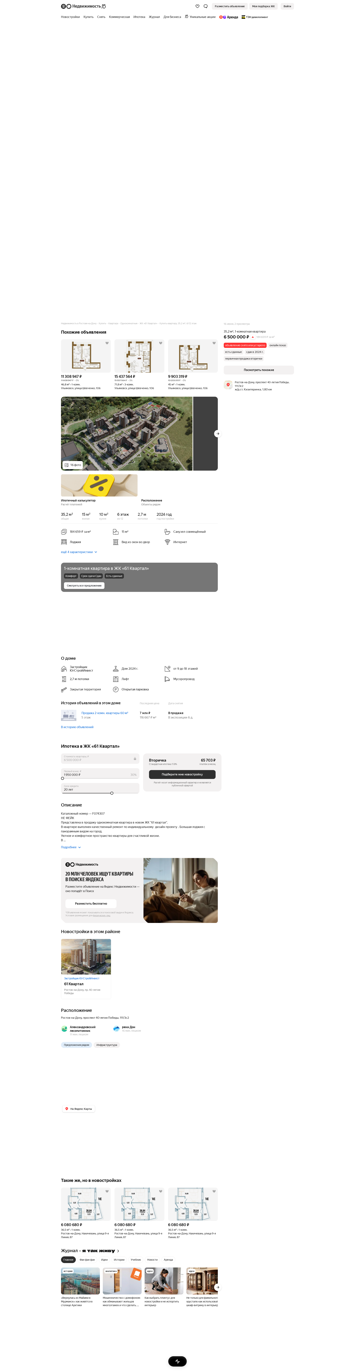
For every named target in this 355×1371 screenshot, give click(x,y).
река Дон (128, 1027)
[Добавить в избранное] (107, 343)
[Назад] (61, 485)
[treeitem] (71, 17)
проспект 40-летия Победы (101, 1017)
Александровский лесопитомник (83, 1029)
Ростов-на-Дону (71, 1017)
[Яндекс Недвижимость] (83, 6)
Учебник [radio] (136, 1259)
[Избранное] (197, 6)
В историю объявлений (77, 727)
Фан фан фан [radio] (87, 1259)
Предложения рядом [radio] (76, 1044)
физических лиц (101, 915)
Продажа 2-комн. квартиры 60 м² (105, 713)
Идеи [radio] (104, 1259)
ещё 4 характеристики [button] (77, 552)
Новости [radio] (152, 1259)
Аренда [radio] (168, 1259)
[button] (205, 6)
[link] (287, 6)
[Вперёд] (218, 433)
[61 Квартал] (86, 957)
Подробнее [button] (69, 847)
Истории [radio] (119, 1259)
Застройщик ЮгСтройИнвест (81, 978)
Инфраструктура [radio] (107, 1044)
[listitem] (85, 542)
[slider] (100, 778)
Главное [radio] (68, 1259)
